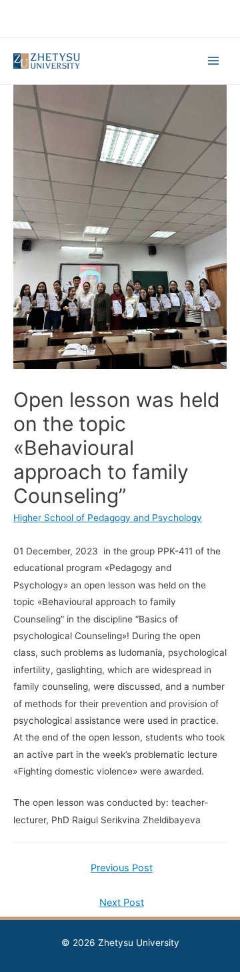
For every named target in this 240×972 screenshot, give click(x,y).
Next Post (121, 903)
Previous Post (122, 868)
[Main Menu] (213, 61)
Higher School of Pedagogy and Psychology (107, 517)
